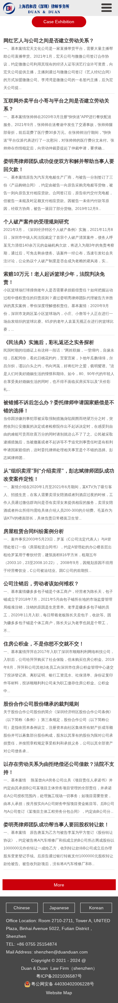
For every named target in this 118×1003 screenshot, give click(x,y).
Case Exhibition (58, 21)
